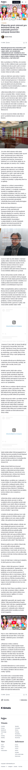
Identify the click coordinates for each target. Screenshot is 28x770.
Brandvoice (17, 737)
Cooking (3, 735)
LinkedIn (15, 766)
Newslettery (17, 733)
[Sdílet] (24, 42)
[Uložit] (26, 42)
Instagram (10, 766)
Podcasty (17, 731)
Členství (16, 746)
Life (2, 733)
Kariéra (16, 750)
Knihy (2, 748)
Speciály (17, 726)
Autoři (2, 744)
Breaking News (18, 735)
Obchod (2, 746)
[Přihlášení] (22, 2)
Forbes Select (4, 750)
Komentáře (17, 728)
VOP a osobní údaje (19, 754)
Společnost (3, 730)
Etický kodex (17, 756)
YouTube (20, 766)
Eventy (16, 744)
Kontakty (17, 752)
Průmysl (2, 728)
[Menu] (25, 2)
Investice (3, 726)
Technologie (3, 731)
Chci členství (16, 2)
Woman (16, 730)
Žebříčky (3, 737)
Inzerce (16, 748)
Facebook (3, 766)
